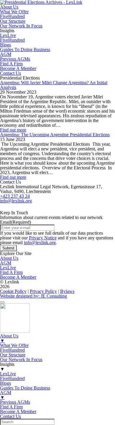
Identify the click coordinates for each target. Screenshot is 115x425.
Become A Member (18, 68)
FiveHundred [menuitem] (12, 350)
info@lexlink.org (16, 200)
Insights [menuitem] (7, 367)
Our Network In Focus (21, 25)
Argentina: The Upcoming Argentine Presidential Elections (55, 134)
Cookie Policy (13, 291)
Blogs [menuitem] (5, 383)
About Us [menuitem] (9, 338)
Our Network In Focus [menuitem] (21, 359)
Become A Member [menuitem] (18, 411)
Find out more (13, 129)
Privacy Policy (43, 291)
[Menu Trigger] (2, 302)
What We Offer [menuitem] (14, 345)
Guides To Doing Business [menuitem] (25, 387)
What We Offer (14, 11)
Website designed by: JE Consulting (33, 296)
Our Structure (12, 21)
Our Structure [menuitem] (12, 354)
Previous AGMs (15, 58)
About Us (9, 6)
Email (15, 222)
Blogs (5, 44)
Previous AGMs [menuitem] (15, 402)
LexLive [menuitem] (8, 373)
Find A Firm (11, 63)
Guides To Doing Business (25, 49)
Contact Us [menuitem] (10, 416)
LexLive (8, 35)
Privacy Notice (43, 237)
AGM (5, 54)
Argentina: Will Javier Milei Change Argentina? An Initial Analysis (53, 85)
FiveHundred (12, 16)
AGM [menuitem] (5, 395)
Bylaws (67, 291)
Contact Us (10, 73)
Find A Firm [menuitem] (11, 406)
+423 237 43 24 (15, 196)
